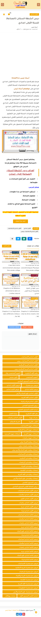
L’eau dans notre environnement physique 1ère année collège (11, 268)
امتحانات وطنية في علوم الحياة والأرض (25, 478)
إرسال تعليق (32, 334)
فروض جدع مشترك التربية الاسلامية (27, 567)
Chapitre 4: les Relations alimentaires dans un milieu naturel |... (11, 291)
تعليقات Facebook (14, 327)
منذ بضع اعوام (34, 263)
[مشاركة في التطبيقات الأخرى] (12, 238)
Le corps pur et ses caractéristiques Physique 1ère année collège (30, 268)
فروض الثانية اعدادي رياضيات (28, 547)
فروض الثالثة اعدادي (31, 389)
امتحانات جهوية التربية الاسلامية (28, 430)
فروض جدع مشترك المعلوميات (28, 588)
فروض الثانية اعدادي (12, 389)
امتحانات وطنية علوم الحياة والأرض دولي (25, 450)
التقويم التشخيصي (32, 377)
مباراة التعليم (13, 413)
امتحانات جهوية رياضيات (30, 438)
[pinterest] (23, 614)
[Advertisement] (20, 54)
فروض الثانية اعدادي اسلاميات (28, 543)
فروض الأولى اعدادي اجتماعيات (28, 490)
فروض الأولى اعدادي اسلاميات (28, 494)
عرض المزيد (6, 246)
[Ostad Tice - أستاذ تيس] (20, 4)
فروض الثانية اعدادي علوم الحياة (27, 555)
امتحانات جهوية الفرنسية (12, 434)
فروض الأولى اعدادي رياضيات (28, 502)
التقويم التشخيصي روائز (13, 373)
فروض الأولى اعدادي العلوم (29, 498)
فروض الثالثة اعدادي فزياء (29, 535)
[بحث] (2, 4)
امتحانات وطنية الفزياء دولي (29, 442)
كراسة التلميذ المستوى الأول (29, 596)
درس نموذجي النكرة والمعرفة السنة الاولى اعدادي (31, 291)
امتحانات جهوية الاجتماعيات (29, 426)
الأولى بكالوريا (33, 421)
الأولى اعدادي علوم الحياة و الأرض (27, 393)
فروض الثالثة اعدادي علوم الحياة (27, 531)
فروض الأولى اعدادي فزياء (29, 511)
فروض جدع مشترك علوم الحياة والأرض (25, 592)
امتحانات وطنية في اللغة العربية (28, 474)
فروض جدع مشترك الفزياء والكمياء (27, 575)
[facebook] (20, 614)
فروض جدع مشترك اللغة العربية (28, 584)
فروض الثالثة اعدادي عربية (29, 527)
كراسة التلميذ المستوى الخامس (28, 409)
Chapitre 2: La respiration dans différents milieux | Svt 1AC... (11, 314)
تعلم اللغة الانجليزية (32, 413)
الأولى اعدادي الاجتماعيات (14, 228)
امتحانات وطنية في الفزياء (29, 466)
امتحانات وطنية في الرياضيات (28, 462)
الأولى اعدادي (34, 14)
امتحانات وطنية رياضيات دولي (28, 446)
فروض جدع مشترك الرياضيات (28, 571)
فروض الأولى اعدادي (13, 385)
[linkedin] (17, 614)
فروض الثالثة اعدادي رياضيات (28, 523)
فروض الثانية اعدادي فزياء (29, 559)
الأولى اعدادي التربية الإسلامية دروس (26, 369)
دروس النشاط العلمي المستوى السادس (25, 486)
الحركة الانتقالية (15, 421)
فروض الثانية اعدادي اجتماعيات (28, 539)
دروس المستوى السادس (30, 405)
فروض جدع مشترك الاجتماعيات (28, 563)
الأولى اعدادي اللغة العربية (29, 397)
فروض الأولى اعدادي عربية (29, 507)
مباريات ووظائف (10, 596)
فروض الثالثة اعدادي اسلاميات (28, 519)
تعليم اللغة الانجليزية (31, 373)
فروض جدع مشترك (32, 385)
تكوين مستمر (13, 377)
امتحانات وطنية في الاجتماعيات (28, 454)
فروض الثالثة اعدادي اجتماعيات (28, 515)
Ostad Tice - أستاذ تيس (12, 610)
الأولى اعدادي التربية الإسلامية (28, 365)
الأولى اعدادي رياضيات (15, 417)
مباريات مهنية (33, 417)
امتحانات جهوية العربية (31, 434)
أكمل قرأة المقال (20, 221)
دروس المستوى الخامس (30, 482)
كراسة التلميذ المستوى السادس (28, 381)
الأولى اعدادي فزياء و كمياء (29, 401)
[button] (29, 238)
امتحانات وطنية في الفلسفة (29, 470)
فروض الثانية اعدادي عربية (29, 551)
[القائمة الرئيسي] (38, 4)
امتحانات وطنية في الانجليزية (29, 458)
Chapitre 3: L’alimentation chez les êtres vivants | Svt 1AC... (30, 314)
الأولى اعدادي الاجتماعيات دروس (29, 231)
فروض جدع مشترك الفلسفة (29, 579)
